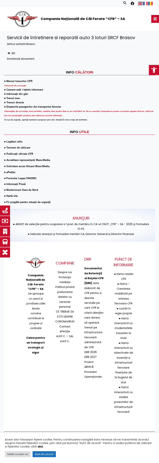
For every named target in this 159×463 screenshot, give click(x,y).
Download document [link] (21, 59)
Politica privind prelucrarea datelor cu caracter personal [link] (64, 297)
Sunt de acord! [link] (44, 454)
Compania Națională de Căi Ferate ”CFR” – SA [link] (83, 18)
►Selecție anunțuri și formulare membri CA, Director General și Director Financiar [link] (81, 234)
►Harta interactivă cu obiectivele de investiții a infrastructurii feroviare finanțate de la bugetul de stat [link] (123, 362)
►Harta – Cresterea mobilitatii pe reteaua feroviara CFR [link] (123, 294)
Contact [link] (64, 326)
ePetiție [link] (65, 331)
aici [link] (40, 446)
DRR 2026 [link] (90, 352)
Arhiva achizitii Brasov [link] (21, 44)
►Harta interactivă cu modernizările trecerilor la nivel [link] (123, 328)
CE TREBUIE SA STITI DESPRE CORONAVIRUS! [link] (65, 316)
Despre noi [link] (65, 272)
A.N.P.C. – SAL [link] (64, 336)
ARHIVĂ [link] (89, 367)
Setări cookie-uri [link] (17, 454)
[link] (154, 70)
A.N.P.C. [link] (65, 341)
